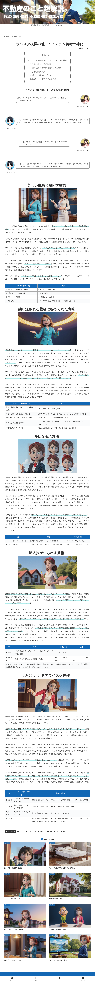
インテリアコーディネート (55, 955)
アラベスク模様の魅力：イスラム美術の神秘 (48, 60)
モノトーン (75, 955)
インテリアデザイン (9, 955)
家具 (66, 863)
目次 (44, 55)
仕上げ (7, 863)
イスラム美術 (31, 831)
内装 (50, 831)
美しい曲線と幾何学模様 (42, 64)
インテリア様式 (65, 894)
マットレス (60, 863)
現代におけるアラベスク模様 (44, 79)
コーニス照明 (18, 955)
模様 (57, 831)
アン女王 (58, 894)
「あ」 (21, 831)
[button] (88, 563)
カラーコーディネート (66, 955)
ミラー (7, 894)
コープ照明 (25, 955)
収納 (18, 894)
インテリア (11, 831)
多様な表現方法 (38, 72)
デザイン (42, 831)
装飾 (64, 831)
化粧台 (13, 894)
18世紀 (52, 894)
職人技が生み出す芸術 (41, 75)
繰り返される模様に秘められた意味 (47, 68)
